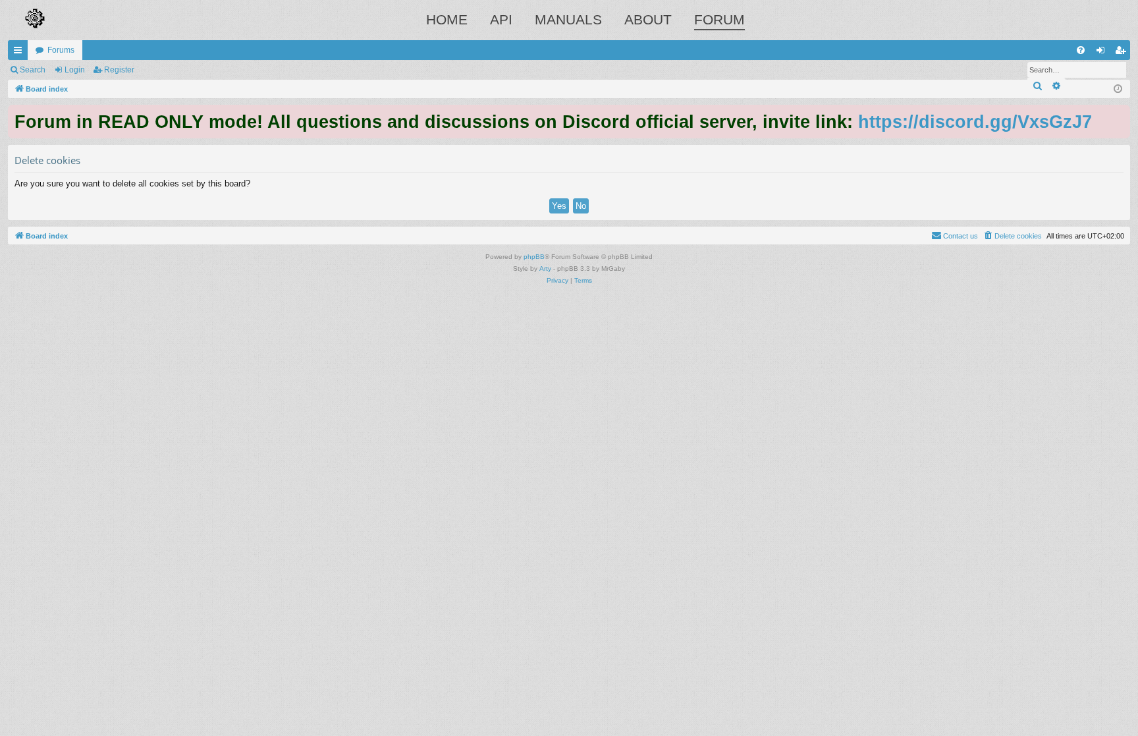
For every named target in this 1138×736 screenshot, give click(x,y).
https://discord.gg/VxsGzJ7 (975, 121)
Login (75, 69)
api (501, 19)
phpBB (534, 256)
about (648, 19)
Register (119, 69)
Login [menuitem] (1103, 52)
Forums (60, 50)
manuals (568, 19)
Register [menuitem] (1123, 52)
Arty (545, 268)
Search (32, 69)
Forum (719, 19)
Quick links (20, 52)
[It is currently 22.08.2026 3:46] (1118, 89)
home (447, 19)
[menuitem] (1081, 50)
